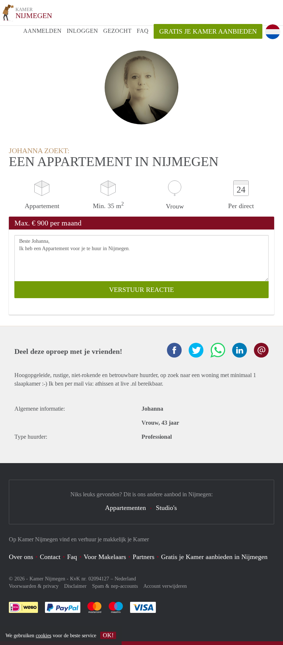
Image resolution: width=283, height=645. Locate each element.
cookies (43, 635)
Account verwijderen (165, 586)
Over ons (21, 557)
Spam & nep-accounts (115, 586)
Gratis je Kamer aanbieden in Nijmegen (214, 557)
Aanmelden (42, 31)
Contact (50, 557)
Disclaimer (75, 586)
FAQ (143, 31)
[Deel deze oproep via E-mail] (261, 350)
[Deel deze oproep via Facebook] (174, 350)
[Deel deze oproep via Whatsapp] (217, 350)
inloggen (82, 31)
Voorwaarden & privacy (34, 586)
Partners (143, 557)
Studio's (166, 507)
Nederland (125, 579)
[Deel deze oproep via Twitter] (196, 350)
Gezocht (117, 31)
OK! (108, 635)
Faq (72, 557)
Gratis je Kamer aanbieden (208, 31)
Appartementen (125, 507)
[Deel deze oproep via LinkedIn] (239, 350)
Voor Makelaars (105, 557)
